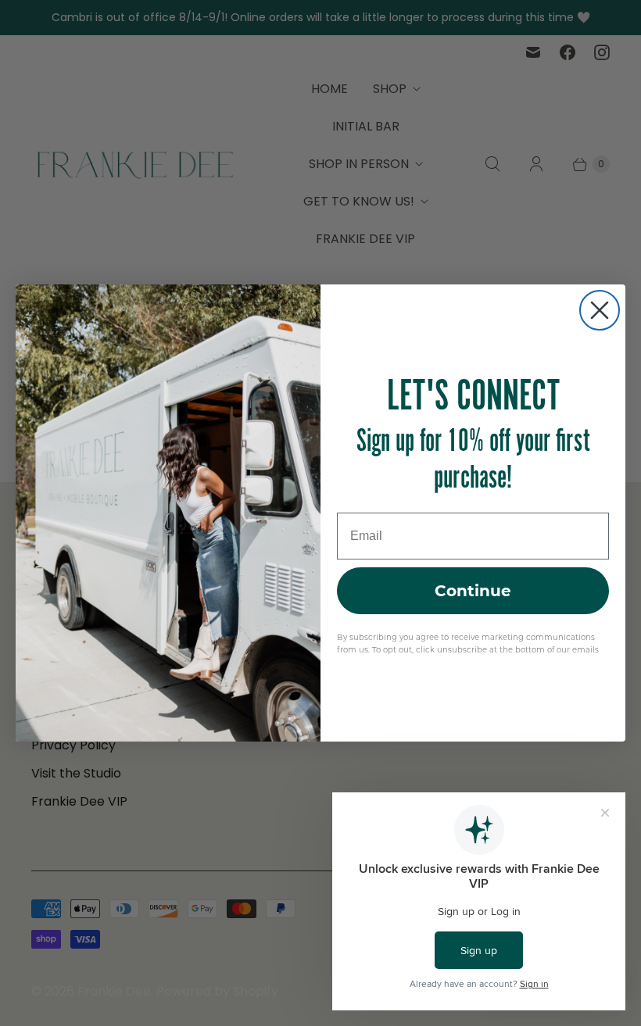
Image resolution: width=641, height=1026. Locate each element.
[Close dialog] (599, 310)
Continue (473, 590)
